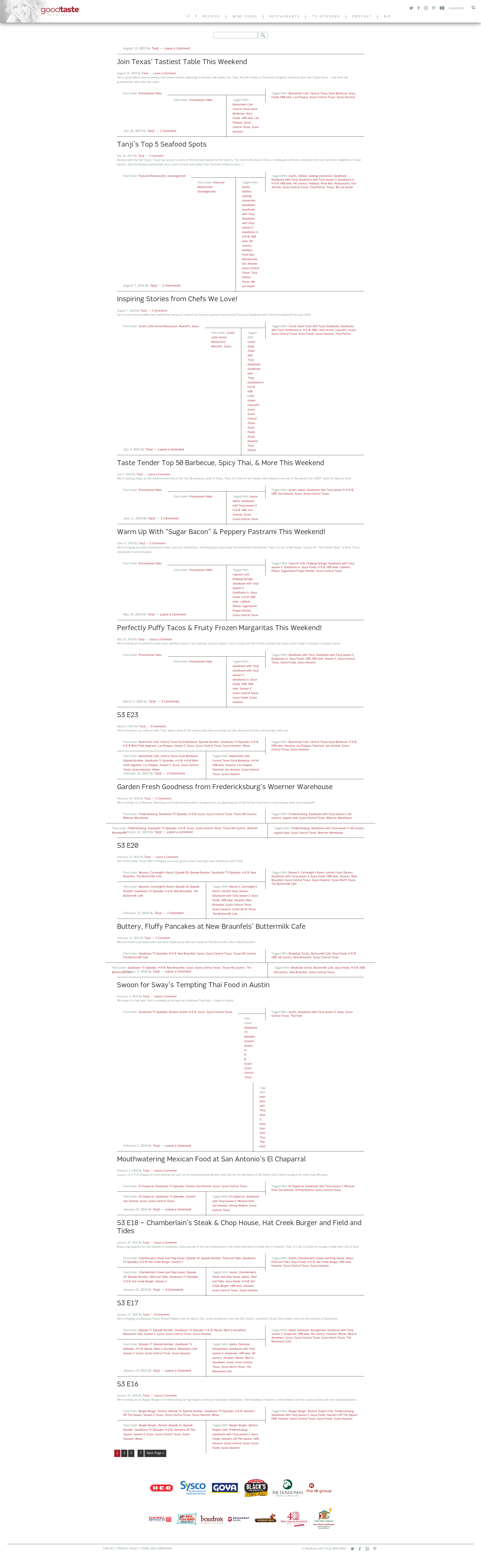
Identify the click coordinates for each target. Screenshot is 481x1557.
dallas (301, 490)
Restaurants (342, 183)
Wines (246, 746)
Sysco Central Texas (322, 97)
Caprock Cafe (297, 563)
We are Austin (344, 187)
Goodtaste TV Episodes (235, 742)
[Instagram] (367, 1550)
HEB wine (286, 97)
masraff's (341, 330)
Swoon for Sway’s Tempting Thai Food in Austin (193, 985)
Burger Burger (147, 1411)
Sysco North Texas (343, 880)
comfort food (334, 872)
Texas (330, 187)
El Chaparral (146, 1186)
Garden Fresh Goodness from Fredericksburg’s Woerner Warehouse (225, 787)
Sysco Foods (306, 334)
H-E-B (275, 183)
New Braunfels (183, 891)
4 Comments (174, 1289)
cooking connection (320, 176)
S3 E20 (127, 846)
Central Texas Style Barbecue (328, 93)
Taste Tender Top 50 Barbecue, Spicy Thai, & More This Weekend (220, 463)
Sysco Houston (346, 97)
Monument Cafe (133, 1334)
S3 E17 (127, 1303)
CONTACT (109, 1548)
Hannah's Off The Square (342, 1415)
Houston (289, 746)
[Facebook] (360, 1549)
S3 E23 (127, 715)
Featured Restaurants (152, 176)
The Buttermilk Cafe (149, 876)
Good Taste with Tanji (311, 326)
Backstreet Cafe (299, 93)
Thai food (296, 1016)
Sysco (195, 326)
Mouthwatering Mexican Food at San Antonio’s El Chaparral (211, 1159)
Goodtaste (340, 176)
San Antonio (249, 264)
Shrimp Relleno (304, 1190)
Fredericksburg (148, 814)
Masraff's (184, 326)
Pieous (276, 571)
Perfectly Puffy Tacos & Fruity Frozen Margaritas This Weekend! (219, 628)
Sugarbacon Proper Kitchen (298, 571)
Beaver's (294, 872)
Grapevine (290, 1334)
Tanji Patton (317, 187)
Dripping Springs (317, 563)
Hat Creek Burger (159, 1262)
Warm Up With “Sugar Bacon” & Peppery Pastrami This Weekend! (221, 532)
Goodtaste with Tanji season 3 (318, 180)
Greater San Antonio (198, 1186)
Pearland (318, 746)
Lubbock (345, 567)
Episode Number (209, 742)
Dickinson (303, 1330)
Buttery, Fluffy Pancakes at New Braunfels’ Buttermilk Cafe (211, 927)
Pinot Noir (327, 183)
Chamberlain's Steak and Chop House (162, 1258)
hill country (300, 183)
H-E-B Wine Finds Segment (139, 746)
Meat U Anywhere (235, 1330)
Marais (218, 1330)
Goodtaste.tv (346, 180)
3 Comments (170, 701)
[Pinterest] (375, 1549)
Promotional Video (150, 93)
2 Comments (171, 285)
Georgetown (318, 1330)
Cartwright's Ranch (162, 872)
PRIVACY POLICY (128, 1548)
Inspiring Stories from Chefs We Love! (177, 299)
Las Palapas (300, 97)
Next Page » (155, 1454)
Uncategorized (176, 176)
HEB (314, 330)
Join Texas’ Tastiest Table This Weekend (182, 62)
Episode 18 (193, 1258)
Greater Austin (178, 1012)
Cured (142, 326)
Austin (292, 176)
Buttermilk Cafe (321, 953)
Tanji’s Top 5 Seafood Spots (162, 145)
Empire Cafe (325, 1411)
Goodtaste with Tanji (48, 11)
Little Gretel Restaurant (162, 326)
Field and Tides (232, 1258)
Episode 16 (175, 1411)
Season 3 (330, 659)
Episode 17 (145, 1330)
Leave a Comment (177, 48)
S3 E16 (127, 1384)
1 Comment (168, 131)
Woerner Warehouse (135, 818)
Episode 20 (181, 872)
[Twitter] (352, 1549)
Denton (347, 872)
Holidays (314, 183)
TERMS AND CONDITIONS (156, 1548)
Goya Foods (309, 567)
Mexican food (245, 1201)
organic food (290, 818)
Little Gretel (326, 330)
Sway (340, 1012)
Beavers (144, 872)
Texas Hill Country (245, 814)
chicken (302, 176)
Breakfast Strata (299, 953)
